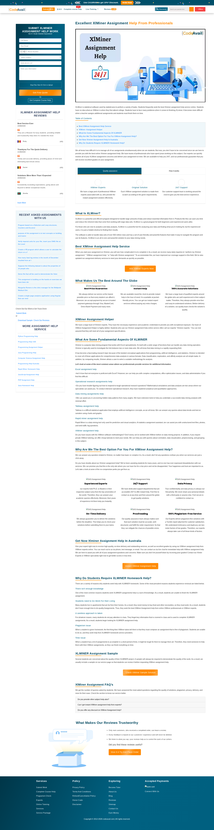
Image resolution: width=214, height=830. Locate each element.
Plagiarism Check (43, 796)
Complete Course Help (46, 792)
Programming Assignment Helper (30, 347)
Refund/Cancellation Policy (84, 796)
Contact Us (113, 809)
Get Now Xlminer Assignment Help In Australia (98, 140)
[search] (191, 9)
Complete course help (73, 9)
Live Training (91, 9)
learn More (21, 203)
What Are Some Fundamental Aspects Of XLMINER (100, 133)
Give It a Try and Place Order (125, 752)
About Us (112, 792)
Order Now (127, 2)
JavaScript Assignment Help (28, 374)
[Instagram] (151, 795)
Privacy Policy (78, 787)
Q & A (59, 9)
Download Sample (25, 320)
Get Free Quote (40, 93)
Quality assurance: (110, 171)
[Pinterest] (148, 795)
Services (40, 809)
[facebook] (145, 795)
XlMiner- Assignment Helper (90, 130)
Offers (200, 9)
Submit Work (48, 9)
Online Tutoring (42, 804)
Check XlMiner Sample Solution (140, 672)
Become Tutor (114, 787)
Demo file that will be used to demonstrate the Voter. (38, 274)
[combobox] (23, 52)
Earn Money (114, 813)
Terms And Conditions (81, 792)
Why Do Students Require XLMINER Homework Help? (102, 143)
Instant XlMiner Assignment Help (140, 566)
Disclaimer (76, 804)
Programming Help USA (27, 342)
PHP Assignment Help (26, 380)
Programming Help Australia (28, 363)
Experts (39, 800)
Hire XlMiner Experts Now (141, 269)
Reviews (108, 9)
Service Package (43, 813)
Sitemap (112, 804)
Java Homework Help (26, 385)
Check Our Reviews (41, 320)
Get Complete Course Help (40, 100)
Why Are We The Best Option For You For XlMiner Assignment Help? (108, 136)
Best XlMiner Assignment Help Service (95, 126)
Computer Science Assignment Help (31, 358)
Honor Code (77, 800)
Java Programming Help (27, 353)
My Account (161, 9)
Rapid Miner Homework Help (29, 369)
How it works (174, 171)
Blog (111, 796)
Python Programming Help (28, 336)
